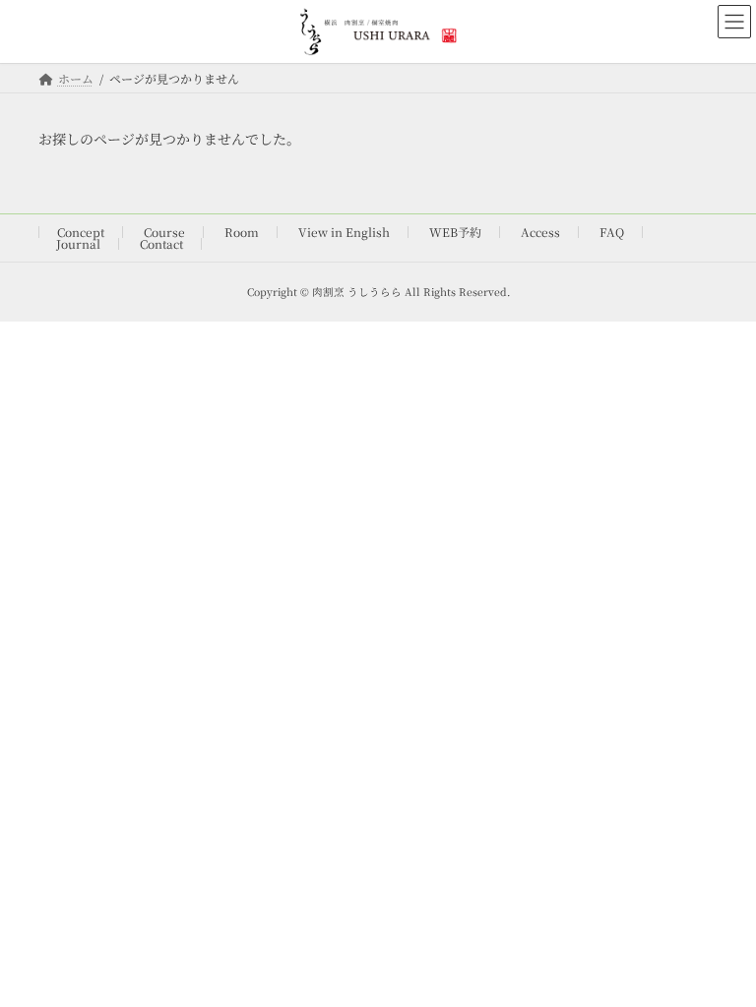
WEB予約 (455, 231)
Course (164, 231)
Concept (80, 231)
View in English (344, 231)
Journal (78, 243)
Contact (161, 243)
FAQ (611, 231)
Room (241, 231)
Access (540, 231)
